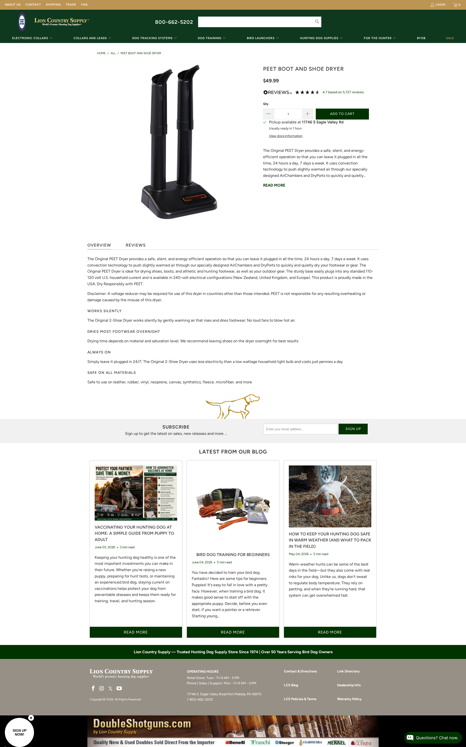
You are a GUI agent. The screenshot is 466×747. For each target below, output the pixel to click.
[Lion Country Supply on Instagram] (102, 689)
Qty (265, 104)
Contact (33, 4)
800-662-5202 (174, 22)
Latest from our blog (233, 451)
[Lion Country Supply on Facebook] (93, 689)
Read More (274, 185)
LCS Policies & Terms (300, 699)
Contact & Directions (300, 671)
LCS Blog (291, 685)
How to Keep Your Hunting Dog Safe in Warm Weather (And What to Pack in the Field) (330, 540)
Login (440, 4)
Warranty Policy (349, 699)
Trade (71, 4)
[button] (32, 38)
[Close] (31, 718)
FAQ (84, 4)
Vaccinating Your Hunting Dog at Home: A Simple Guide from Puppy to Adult (134, 533)
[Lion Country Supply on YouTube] (119, 689)
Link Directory (348, 671)
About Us (13, 4)
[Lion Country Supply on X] (110, 689)
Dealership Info (349, 685)
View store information (286, 136)
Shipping (53, 4)
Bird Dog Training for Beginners (233, 554)
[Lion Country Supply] (62, 22)
